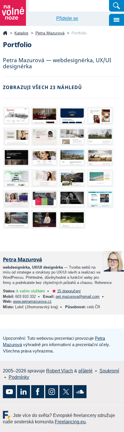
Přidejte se (67, 18)
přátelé (85, 370)
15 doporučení (69, 291)
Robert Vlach (59, 370)
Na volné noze (5, 33)
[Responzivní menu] (116, 20)
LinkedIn (23, 391)
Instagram (51, 391)
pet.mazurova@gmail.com (77, 296)
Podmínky (19, 377)
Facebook (37, 391)
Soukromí (109, 370)
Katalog (21, 33)
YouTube (9, 391)
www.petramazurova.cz (32, 301)
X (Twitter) (65, 391)
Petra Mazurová (50, 33)
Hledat (116, 6)
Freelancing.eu (8, 415)
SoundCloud (80, 391)
